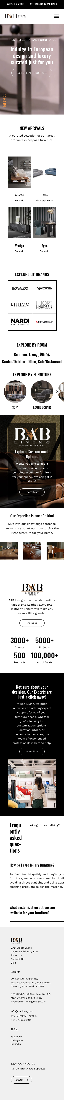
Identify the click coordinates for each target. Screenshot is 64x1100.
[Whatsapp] (4, 95)
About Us (16, 955)
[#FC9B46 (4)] (4, 100)
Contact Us (17, 959)
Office (32, 361)
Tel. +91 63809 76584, (24, 1015)
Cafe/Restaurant (50, 361)
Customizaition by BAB (24, 951)
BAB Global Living (21, 947)
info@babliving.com (22, 1011)
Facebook (16, 1036)
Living (33, 354)
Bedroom (20, 354)
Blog (14, 962)
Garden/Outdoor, (14, 361)
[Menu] (56, 16)
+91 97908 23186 (21, 1019)
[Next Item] (57, 391)
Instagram (17, 1040)
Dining (44, 354)
